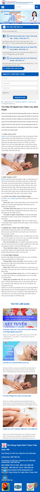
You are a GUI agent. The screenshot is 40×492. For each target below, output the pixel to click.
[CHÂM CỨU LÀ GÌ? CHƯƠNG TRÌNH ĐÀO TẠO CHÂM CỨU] (20, 417)
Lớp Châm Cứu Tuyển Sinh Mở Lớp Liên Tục (16, 362)
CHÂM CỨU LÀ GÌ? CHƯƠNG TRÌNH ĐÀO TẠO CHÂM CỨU (20, 429)
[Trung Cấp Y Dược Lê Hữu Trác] (7, 487)
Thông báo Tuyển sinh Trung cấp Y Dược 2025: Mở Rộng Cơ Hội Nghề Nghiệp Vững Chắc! (20, 331)
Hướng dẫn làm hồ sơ (13, 68)
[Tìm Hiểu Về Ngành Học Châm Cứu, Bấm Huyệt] (20, 384)
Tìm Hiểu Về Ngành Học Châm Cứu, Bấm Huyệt (17, 396)
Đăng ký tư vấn (20, 97)
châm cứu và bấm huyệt (11, 198)
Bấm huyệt (4, 179)
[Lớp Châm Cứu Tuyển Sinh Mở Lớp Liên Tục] (20, 351)
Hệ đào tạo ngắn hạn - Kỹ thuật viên (26, 102)
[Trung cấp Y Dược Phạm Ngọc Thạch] (32, 487)
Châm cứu (4, 136)
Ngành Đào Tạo (9, 102)
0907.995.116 (13, 467)
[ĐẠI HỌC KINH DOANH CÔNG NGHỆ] (20, 487)
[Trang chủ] (20, 2)
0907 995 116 (15, 457)
